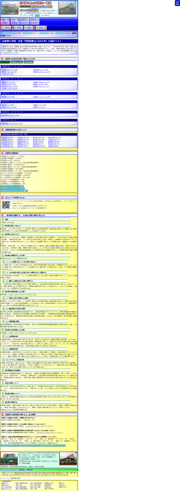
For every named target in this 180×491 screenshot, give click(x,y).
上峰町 (40, 82)
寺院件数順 (29, 62)
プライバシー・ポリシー (8, 470)
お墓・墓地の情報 (21, 487)
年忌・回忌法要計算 (36, 483)
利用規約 (30, 470)
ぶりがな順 (5, 62)
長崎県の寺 (36, 144)
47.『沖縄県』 (40, 27)
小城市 (6, 74)
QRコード (51, 201)
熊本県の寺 (52, 144)
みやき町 (9, 115)
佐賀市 (6, 97)
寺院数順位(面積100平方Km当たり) (12, 190)
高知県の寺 (6, 144)
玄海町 (40, 86)
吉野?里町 (11, 123)
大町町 (40, 72)
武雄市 (38, 105)
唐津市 (7, 84)
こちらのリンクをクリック (34, 426)
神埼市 (39, 84)
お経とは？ (62, 485)
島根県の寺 (21, 140)
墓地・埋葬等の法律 (21, 483)
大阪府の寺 (6, 137)
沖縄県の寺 (52, 146)
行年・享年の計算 (6, 487)
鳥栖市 (37, 107)
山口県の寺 (6, 142)
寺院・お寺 (19, 485)
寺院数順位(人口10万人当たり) (11, 188)
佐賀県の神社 (43, 33)
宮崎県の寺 (21, 146)
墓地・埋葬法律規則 (21, 488)
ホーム (37, 15)
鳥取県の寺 (6, 140)
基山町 (8, 86)
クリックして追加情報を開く (11, 478)
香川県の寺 (36, 142)
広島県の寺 (52, 140)
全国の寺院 (60, 33)
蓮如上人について (6, 488)
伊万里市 (39, 70)
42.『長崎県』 (28, 27)
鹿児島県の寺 (37, 146)
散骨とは (61, 483)
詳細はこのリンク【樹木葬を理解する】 (13, 409)
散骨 (30, 246)
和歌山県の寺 (52, 137)
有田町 (8, 70)
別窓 (22, 186)
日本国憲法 (48, 485)
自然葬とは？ (5, 485)
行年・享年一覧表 (35, 485)
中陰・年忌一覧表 (35, 487)
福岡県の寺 (21, 144)
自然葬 (64, 241)
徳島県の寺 (21, 142)
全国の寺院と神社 (8, 33)
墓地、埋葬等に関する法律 (54, 246)
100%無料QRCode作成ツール (30, 205)
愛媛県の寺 (52, 142)
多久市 (6, 105)
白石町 (40, 97)
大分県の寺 (6, 146)
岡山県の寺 (36, 140)
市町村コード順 (16, 62)
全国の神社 (27, 33)
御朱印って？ (63, 487)
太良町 (8, 107)
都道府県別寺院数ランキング (10, 186)
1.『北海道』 (7, 27)
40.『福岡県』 (18, 27)
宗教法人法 (48, 487)
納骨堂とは (4, 483)
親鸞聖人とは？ (49, 483)
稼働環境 (22, 470)
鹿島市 (7, 82)
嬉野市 (8, 72)
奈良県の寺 (36, 137)
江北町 (8, 88)
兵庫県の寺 (21, 137)
